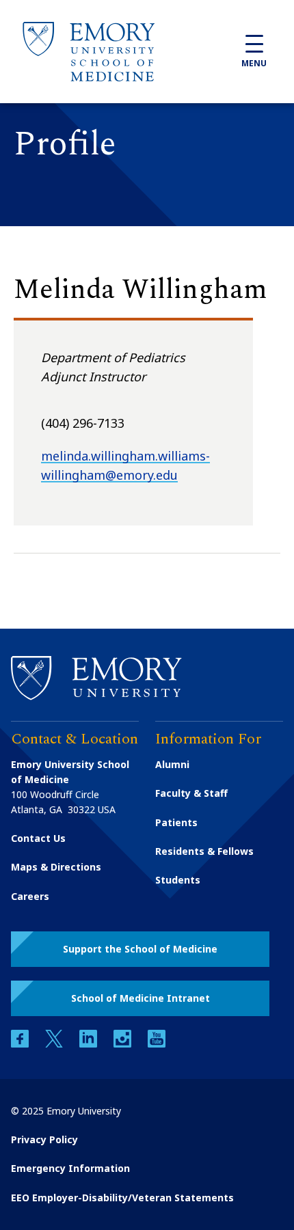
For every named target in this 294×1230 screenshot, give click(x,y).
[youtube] (156, 1043)
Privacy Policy (44, 1139)
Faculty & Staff (191, 793)
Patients (176, 822)
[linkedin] (89, 1043)
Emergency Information (70, 1168)
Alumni (172, 764)
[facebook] (21, 1043)
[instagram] (123, 1043)
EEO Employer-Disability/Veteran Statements (122, 1197)
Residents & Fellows (204, 851)
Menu (254, 63)
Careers (30, 896)
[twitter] (55, 1043)
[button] (140, 949)
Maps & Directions (56, 866)
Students (177, 879)
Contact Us (38, 838)
